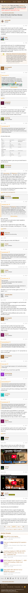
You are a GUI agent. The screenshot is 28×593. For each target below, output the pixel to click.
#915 (26, 378)
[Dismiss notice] (25, 5)
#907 (26, 201)
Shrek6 (5, 555)
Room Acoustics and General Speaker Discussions (17, 555)
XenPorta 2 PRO (4, 591)
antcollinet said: (5, 278)
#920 (26, 498)
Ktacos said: (4, 364)
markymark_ (6, 545)
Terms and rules (10, 587)
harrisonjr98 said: (5, 342)
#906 (26, 170)
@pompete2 (6, 173)
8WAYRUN (16, 591)
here (18, 8)
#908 (26, 238)
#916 (26, 399)
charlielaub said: (5, 204)
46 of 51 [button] (14, 526)
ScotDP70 (6, 537)
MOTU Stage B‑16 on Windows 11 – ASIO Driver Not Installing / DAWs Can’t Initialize (15, 562)
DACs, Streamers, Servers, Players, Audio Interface (15, 546)
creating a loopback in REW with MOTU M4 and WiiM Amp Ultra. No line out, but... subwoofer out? (15, 552)
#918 (26, 442)
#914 (26, 361)
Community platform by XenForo (12, 589)
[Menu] (2, 1)
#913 (26, 339)
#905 (26, 123)
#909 (26, 249)
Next (19, 526)
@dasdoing (14, 173)
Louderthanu (6, 565)
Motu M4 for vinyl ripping (11, 536)
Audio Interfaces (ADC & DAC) (14, 537)
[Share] (24, 25)
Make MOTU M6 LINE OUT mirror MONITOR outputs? (13, 570)
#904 (26, 107)
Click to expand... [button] (14, 87)
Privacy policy (17, 587)
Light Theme (5, 584)
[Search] (26, 1)
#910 (26, 275)
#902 (26, 43)
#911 (26, 300)
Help (22, 587)
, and (9, 192)
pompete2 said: (5, 126)
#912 (26, 323)
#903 (26, 72)
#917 (26, 425)
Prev (9, 526)
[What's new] (23, 1)
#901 (26, 25)
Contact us (3, 587)
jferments (6, 572)
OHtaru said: (4, 75)
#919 (26, 472)
